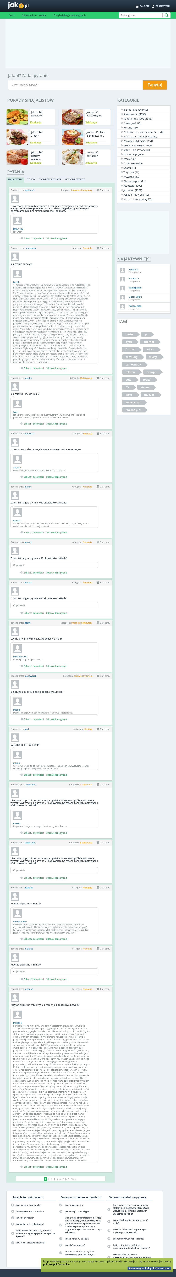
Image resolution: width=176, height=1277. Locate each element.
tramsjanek (30, 248)
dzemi (27, 622)
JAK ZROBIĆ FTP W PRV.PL (25, 745)
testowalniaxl (20, 921)
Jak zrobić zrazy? (37, 134)
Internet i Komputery (81, 190)
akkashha (133, 269)
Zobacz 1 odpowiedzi (34, 238)
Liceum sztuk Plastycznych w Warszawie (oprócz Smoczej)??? (45, 449)
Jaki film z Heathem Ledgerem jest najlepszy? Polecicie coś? (130, 1231)
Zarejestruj (163, 6)
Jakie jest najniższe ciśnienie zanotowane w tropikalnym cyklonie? (131, 1246)
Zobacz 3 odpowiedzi (34, 532)
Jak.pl (25, 6)
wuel (15, 411)
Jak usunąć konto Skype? (77, 1211)
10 (72, 1179)
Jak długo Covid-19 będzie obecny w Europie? (36, 691)
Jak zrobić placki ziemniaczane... (96, 134)
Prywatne (87, 887)
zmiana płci (133, 402)
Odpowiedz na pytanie (56, 238)
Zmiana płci (133, 410)
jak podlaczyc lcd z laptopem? (30, 1224)
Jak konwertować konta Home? (128, 1238)
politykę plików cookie (56, 1264)
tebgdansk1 (30, 784)
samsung (132, 357)
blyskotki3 (30, 190)
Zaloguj (145, 6)
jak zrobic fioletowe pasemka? (30, 1242)
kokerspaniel (135, 287)
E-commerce (86, 784)
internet (149, 342)
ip (146, 334)
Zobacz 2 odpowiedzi (34, 832)
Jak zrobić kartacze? (92, 154)
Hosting (88, 729)
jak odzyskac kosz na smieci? (30, 1211)
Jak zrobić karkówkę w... (94, 113)
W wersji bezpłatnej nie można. (28, 659)
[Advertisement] (88, 43)
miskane (29, 887)
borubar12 (134, 278)
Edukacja (35, 122)
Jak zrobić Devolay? (37, 113)
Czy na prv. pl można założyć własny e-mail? (36, 638)
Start (11, 15)
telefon (130, 372)
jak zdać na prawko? (75, 1245)
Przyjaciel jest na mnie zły (25, 903)
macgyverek (30, 675)
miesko (28, 378)
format (130, 349)
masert (28, 486)
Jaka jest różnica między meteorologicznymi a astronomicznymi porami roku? (132, 1257)
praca (147, 380)
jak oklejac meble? (25, 1217)
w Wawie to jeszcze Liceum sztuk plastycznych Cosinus (39, 470)
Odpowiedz (19, 565)
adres (150, 349)
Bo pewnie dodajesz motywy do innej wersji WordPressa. (40, 826)
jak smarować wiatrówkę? (28, 1205)
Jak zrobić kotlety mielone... (37, 156)
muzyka (149, 395)
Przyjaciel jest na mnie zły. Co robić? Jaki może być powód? (44, 1004)
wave (129, 395)
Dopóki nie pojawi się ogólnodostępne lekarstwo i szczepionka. (43, 712)
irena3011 (30, 433)
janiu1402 (18, 228)
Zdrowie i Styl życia (83, 675)
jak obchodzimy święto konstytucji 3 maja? (130, 1222)
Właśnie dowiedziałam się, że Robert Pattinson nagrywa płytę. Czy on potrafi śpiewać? (35, 1233)
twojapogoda (135, 305)
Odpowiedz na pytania (34, 15)
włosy (153, 357)
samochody (133, 364)
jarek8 (16, 282)
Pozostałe (87, 248)
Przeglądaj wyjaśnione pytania (69, 15)
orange (151, 372)
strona (145, 387)
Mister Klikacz (135, 296)
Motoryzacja (86, 378)
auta (128, 380)
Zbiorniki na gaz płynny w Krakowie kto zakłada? (38, 502)
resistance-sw (20, 656)
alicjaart (17, 467)
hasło (129, 334)
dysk (129, 342)
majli (27, 729)
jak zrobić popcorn (21, 264)
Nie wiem (17, 231)
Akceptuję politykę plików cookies (149, 1268)
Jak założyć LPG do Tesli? (24, 393)
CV (127, 387)
